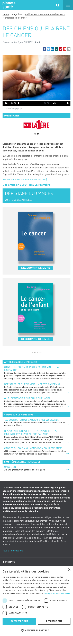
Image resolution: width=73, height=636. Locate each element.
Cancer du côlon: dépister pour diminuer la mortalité (31, 368)
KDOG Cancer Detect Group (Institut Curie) (25, 179)
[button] (44, 49)
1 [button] (35, 134)
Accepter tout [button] (19, 621)
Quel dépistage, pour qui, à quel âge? (27, 398)
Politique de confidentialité (57, 593)
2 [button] (38, 134)
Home (6, 14)
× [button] (69, 569)
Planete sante (8, 5)
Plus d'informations (13, 550)
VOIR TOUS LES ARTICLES (18, 199)
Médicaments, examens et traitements (45, 14)
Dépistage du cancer (15, 17)
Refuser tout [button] (54, 621)
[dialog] (36, 601)
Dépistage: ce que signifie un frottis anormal (32, 384)
